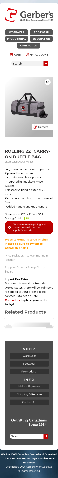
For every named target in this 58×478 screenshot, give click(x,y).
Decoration (41, 38)
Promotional (16, 38)
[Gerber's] (29, 5)
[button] (48, 82)
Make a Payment (29, 386)
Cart (17, 54)
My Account (38, 54)
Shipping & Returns (29, 394)
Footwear (41, 32)
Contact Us (28, 45)
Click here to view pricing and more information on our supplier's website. (29, 227)
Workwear (16, 32)
